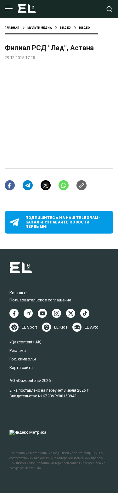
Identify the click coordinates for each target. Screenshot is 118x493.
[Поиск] (109, 9)
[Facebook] (14, 313)
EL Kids (61, 327)
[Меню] (9, 9)
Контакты (19, 292)
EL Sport (29, 327)
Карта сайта (21, 367)
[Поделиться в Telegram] (28, 185)
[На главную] (27, 9)
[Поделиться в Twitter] (46, 185)
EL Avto (91, 327)
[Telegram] (28, 313)
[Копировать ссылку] (81, 185)
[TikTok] (84, 313)
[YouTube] (42, 313)
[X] (70, 313)
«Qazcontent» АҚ (25, 342)
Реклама (17, 350)
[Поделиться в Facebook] (10, 185)
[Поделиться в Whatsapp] (64, 185)
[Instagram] (56, 313)
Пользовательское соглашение (40, 300)
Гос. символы (22, 359)
